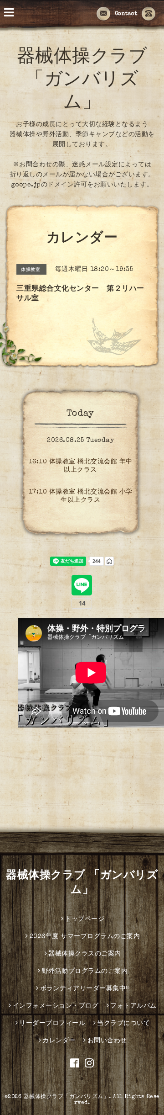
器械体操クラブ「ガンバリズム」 (66, 1097)
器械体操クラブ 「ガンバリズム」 (82, 81)
